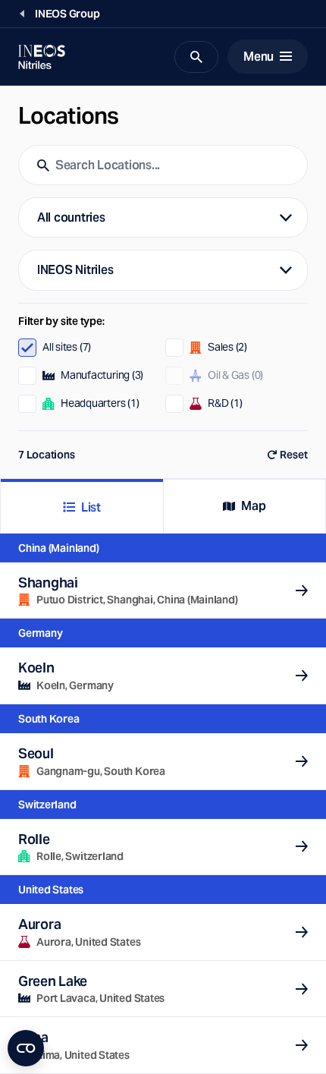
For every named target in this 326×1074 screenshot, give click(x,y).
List (91, 507)
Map (253, 506)
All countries (71, 217)
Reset (294, 454)
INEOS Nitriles (75, 270)
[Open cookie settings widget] (26, 1048)
